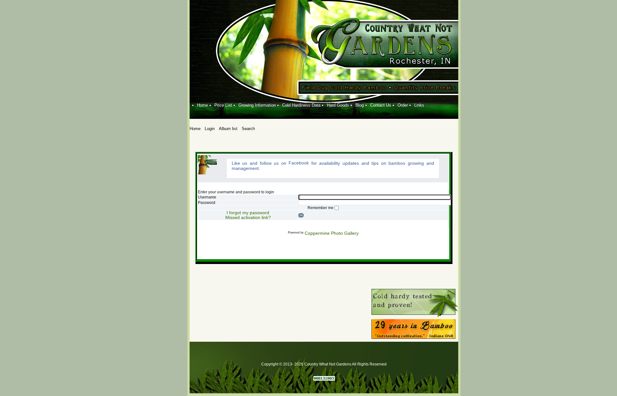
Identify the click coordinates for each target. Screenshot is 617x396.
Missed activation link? (248, 217)
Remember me (321, 208)
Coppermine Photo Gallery (332, 233)
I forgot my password (248, 212)
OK (301, 215)
